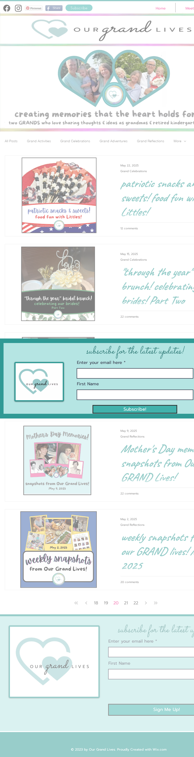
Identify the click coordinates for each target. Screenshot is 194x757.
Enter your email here (99, 362)
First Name (88, 384)
